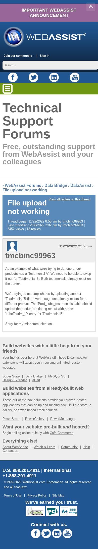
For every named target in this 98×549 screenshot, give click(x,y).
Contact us (10, 451)
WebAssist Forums (23, 185)
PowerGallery (34, 419)
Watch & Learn (44, 447)
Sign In (44, 55)
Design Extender (15, 380)
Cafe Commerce (61, 433)
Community (69, 447)
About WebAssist (15, 447)
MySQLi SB (57, 376)
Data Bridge (55, 185)
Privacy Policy (36, 495)
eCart (36, 380)
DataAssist (80, 185)
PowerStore (11, 419)
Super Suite (11, 376)
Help (86, 447)
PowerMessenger (62, 419)
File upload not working (25, 190)
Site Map (58, 495)
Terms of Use (13, 495)
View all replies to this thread (69, 199)
